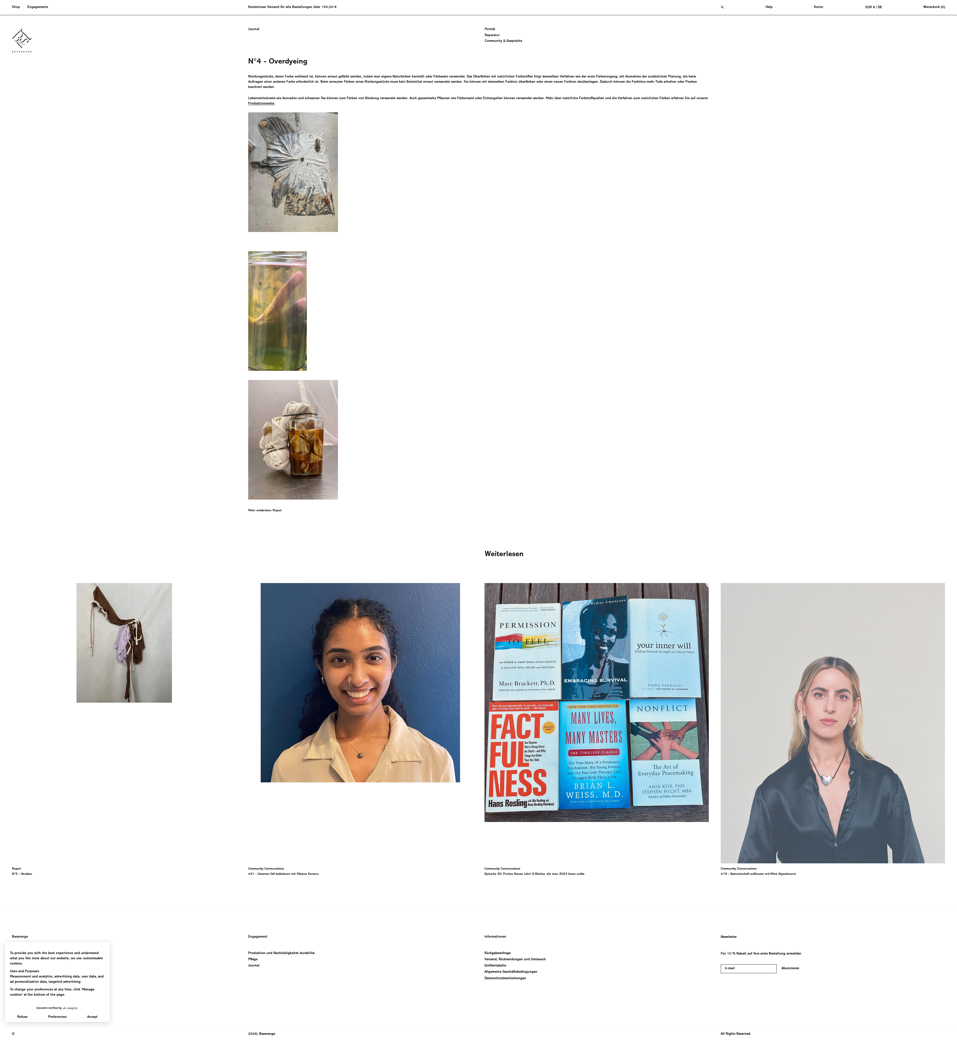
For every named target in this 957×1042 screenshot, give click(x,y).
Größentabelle (495, 965)
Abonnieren (790, 968)
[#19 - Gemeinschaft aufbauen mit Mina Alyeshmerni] (833, 723)
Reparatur (492, 35)
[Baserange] (24, 40)
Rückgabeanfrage (497, 953)
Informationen (495, 936)
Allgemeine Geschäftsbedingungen (510, 971)
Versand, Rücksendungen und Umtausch (515, 959)
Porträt (490, 29)
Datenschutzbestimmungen (505, 978)
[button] (18, 7)
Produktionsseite (261, 103)
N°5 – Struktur (22, 874)
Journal (253, 29)
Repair (277, 510)
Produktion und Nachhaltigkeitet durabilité (281, 953)
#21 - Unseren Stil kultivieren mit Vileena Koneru (283, 874)
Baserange (20, 936)
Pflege (252, 959)
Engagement (257, 936)
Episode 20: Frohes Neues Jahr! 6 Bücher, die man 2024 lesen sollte (534, 874)
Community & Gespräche (503, 41)
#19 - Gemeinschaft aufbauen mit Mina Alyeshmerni (758, 874)
